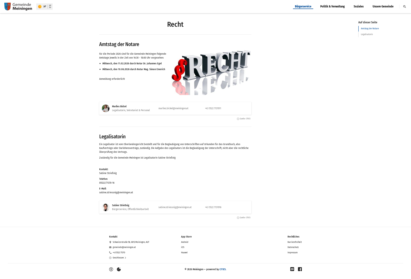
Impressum (293, 252)
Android (184, 242)
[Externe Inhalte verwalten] (119, 269)
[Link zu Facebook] (300, 269)
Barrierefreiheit (295, 242)
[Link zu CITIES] (292, 269)
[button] (211, 72)
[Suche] (404, 6)
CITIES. (222, 269)
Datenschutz (293, 247)
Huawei (184, 252)
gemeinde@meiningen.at (124, 247)
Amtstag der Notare (370, 28)
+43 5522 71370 (119, 252)
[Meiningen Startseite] (18, 7)
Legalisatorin (367, 34)
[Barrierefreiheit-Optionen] (111, 269)
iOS (182, 247)
